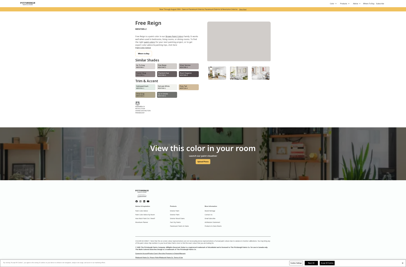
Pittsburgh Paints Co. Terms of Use (171, 257)
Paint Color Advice (143, 48)
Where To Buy (368, 3)
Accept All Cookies (327, 263)
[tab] (217, 73)
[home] (27, 3)
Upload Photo (203, 161)
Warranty (183, 253)
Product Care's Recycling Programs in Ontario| (164, 253)
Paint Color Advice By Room (145, 215)
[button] (333, 3)
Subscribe (380, 3)
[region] (203, 263)
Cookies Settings (296, 263)
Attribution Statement (212, 222)
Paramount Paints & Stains (179, 226)
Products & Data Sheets (213, 226)
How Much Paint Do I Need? (145, 218)
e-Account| (144, 253)
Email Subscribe (210, 218)
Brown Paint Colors (174, 36)
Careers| (138, 253)
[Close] (402, 263)
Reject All (311, 263)
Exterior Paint (174, 215)
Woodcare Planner (141, 222)
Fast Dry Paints (175, 222)
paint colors (149, 42)
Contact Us (208, 215)
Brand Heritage (210, 211)
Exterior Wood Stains (177, 218)
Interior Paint (174, 211)
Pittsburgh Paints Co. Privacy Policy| (147, 257)
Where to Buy (143, 53)
